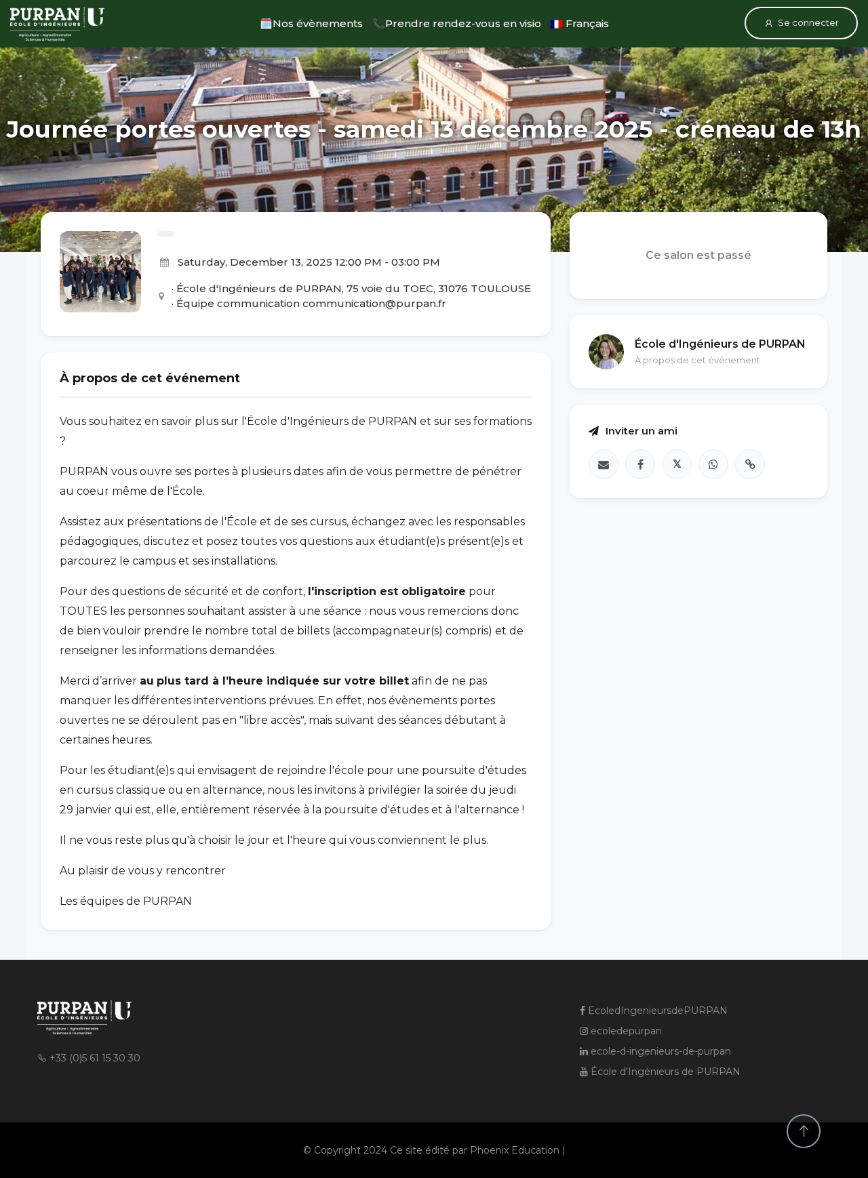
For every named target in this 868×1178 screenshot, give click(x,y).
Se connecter (808, 22)
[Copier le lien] (750, 465)
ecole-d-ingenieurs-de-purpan (659, 1051)
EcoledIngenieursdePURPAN (656, 1010)
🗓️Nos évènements (311, 23)
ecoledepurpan (625, 1031)
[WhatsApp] (713, 465)
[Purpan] (57, 24)
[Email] (603, 465)
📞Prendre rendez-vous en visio (456, 23)
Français (586, 23)
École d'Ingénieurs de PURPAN (664, 1071)
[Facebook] (640, 465)
